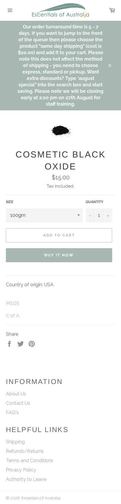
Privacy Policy (21, 470)
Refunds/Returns (25, 451)
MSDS (12, 303)
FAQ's (12, 412)
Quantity (94, 202)
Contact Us (18, 403)
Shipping (15, 442)
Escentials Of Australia (41, 498)
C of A (13, 315)
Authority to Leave (26, 479)
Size (9, 202)
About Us (16, 394)
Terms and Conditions (29, 460)
